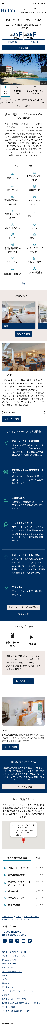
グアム (18, 916)
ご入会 (32, 12)
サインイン (41, 12)
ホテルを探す (7, 916)
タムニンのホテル (31, 916)
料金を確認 (32, 47)
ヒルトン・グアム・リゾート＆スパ (16, 919)
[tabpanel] (23, 102)
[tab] (5, 91)
